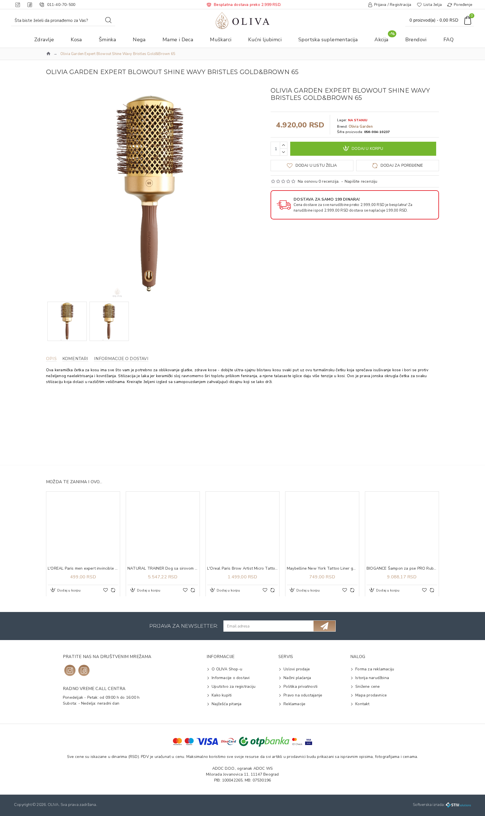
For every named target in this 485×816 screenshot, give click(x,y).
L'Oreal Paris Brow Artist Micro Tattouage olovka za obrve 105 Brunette (242, 568)
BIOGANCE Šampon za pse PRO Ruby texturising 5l (402, 568)
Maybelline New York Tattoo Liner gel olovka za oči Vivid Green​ (322, 568)
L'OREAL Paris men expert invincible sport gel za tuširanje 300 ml (83, 568)
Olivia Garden (361, 126)
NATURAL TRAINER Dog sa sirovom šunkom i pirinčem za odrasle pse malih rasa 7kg (162, 568)
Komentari (75, 358)
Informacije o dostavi (121, 358)
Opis (51, 358)
